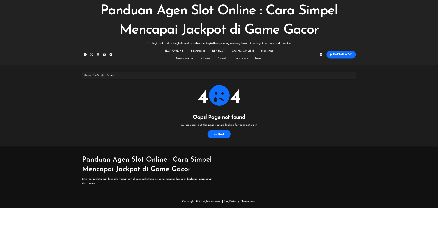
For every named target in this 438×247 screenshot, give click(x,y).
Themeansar (247, 201)
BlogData (230, 201)
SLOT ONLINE (174, 51)
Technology (241, 58)
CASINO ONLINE (243, 51)
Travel (258, 58)
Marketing (267, 51)
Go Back (219, 134)
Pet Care (205, 58)
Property (222, 58)
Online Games (184, 58)
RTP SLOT (218, 51)
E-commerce (197, 51)
